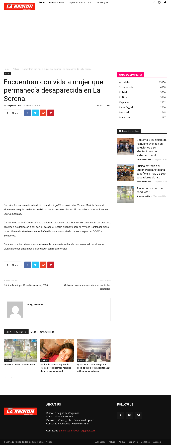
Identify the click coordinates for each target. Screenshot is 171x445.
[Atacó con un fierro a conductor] (20, 350)
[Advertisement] (85, 38)
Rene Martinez (143, 159)
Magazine (145, 441)
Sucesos (157, 441)
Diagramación (14, 105)
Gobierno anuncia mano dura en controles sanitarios (87, 287)
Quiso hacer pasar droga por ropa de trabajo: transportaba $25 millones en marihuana (94, 367)
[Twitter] (164, 2)
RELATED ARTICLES (16, 332)
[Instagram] (159, 2)
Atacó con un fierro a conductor (20, 364)
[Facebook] (153, 2)
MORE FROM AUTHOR (42, 332)
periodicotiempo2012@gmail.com (77, 430)
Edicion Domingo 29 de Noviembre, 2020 (26, 285)
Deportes (133, 441)
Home (7, 69)
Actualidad (100, 441)
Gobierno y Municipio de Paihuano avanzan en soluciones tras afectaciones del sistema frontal (151, 147)
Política (122, 441)
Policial (16, 69)
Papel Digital (102, 2)
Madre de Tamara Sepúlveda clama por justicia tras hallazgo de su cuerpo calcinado (55, 367)
